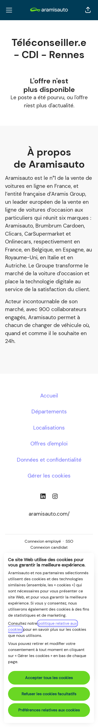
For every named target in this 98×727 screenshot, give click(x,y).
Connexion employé (43, 541)
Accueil (49, 395)
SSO (69, 541)
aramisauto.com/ (49, 513)
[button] (88, 10)
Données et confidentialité (49, 459)
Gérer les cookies (49, 475)
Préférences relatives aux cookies (49, 710)
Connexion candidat (49, 547)
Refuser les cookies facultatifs (49, 693)
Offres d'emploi (49, 443)
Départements (49, 411)
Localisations (49, 427)
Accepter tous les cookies (49, 677)
